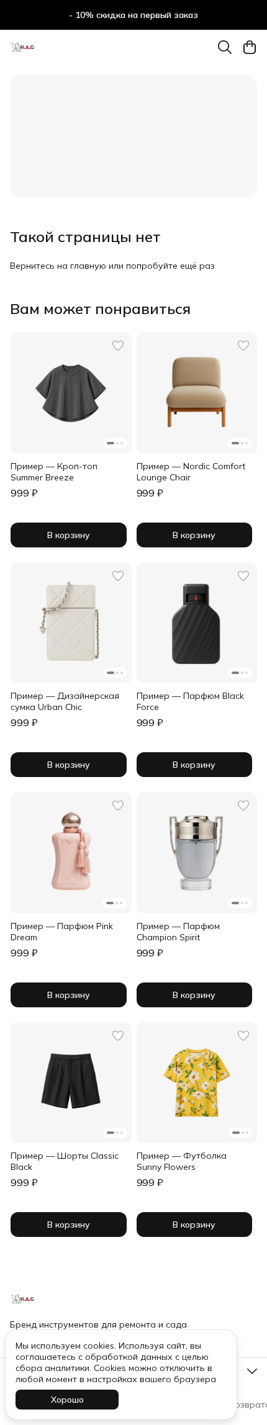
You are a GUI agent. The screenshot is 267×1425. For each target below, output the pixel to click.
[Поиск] (224, 47)
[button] (71, 392)
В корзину (68, 535)
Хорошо (67, 1399)
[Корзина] (249, 47)
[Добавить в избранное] (118, 345)
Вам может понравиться (100, 308)
